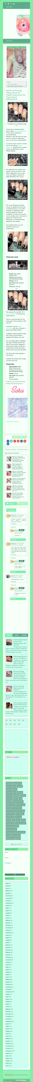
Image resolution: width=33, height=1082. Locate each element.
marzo (7, 888)
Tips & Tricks (21, 832)
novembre (8, 898)
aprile (7, 886)
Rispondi (14, 523)
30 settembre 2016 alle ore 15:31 (19, 562)
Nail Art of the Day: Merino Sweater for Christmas (18, 688)
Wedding (18, 838)
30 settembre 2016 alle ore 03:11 (17, 576)
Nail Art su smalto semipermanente (15, 810)
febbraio (8, 890)
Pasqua (23, 820)
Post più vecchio (22, 449)
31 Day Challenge (20, 131)
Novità (18, 820)
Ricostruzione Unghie (20, 823)
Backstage (9, 783)
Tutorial (8, 835)
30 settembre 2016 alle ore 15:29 (19, 532)
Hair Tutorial (9, 795)
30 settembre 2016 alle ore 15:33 (19, 589)
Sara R (17, 530)
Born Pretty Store (11, 786)
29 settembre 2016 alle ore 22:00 (17, 544)
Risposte (13, 527)
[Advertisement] (14, 738)
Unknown (13, 515)
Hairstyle (16, 795)
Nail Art (8, 807)
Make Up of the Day (18, 801)
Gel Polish (19, 792)
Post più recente (11, 449)
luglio (7, 883)
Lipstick (16, 798)
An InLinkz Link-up (12, 421)
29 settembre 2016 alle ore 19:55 (17, 516)
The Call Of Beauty (21, 1080)
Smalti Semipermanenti (12, 826)
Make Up (8, 801)
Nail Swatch (18, 816)
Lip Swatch (9, 798)
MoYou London (21, 804)
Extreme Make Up (11, 792)
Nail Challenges (12, 84)
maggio (8, 913)
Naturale (8, 820)
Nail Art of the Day (16, 807)
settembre (8, 903)
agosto (8, 905)
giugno (7, 910)
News (13, 820)
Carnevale (19, 786)
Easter (15, 789)
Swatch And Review (11, 829)
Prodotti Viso (9, 823)
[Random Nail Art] (16, 844)
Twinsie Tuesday (16, 835)
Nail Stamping (10, 816)
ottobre (8, 900)
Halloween (22, 795)
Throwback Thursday (11, 832)
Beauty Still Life (17, 783)
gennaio (8, 893)
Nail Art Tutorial (10, 813)
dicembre (8, 895)
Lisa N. (13, 575)
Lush (20, 798)
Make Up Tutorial (10, 804)
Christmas (9, 789)
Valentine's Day (10, 838)
